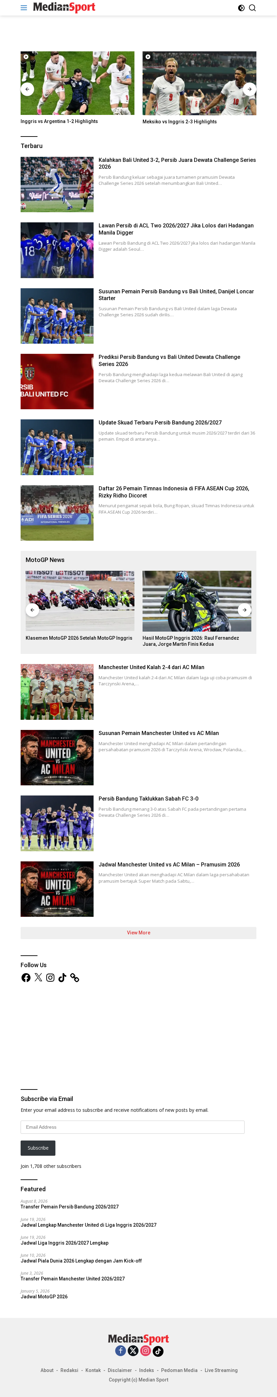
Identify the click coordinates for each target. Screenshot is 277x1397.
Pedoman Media (179, 1370)
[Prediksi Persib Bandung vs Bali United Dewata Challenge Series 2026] (57, 381)
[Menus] (25, 8)
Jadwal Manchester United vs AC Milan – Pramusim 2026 (169, 864)
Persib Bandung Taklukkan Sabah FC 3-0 (148, 798)
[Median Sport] (63, 8)
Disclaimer (120, 1370)
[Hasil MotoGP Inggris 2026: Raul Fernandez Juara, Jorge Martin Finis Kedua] (80, 601)
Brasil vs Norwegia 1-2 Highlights (180, 121)
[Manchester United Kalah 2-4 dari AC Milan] (57, 691)
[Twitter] (133, 1351)
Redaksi (69, 1370)
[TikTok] (158, 1351)
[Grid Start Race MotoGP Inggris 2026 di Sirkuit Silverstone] (197, 601)
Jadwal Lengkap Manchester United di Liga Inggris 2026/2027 (88, 1225)
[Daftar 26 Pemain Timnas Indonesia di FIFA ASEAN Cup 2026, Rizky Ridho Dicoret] (57, 513)
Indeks (146, 1370)
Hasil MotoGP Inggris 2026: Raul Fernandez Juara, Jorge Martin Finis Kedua (74, 641)
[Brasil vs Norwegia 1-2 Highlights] (199, 83)
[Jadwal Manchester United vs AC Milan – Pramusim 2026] (57, 889)
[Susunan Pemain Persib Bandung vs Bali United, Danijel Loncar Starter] (57, 316)
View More (138, 932)
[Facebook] (120, 1351)
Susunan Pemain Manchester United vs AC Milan (159, 733)
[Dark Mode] (241, 8)
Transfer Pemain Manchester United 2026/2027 (73, 1278)
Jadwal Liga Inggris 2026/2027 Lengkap (64, 1243)
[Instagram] (145, 1351)
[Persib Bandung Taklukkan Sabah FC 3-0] (57, 823)
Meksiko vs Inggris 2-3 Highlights (58, 121)
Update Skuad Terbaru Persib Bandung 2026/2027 (160, 422)
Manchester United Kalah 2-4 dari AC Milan (151, 667)
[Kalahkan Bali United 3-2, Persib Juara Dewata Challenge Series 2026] (57, 184)
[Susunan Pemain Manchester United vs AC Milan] (57, 757)
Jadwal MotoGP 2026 (44, 1296)
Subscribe (38, 1148)
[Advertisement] (138, 32)
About (47, 1370)
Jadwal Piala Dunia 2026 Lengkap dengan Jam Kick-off (81, 1261)
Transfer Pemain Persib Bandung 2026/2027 (70, 1206)
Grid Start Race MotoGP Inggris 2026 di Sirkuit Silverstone (194, 641)
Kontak (93, 1370)
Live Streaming (221, 1370)
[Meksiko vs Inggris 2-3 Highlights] (77, 83)
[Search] (252, 8)
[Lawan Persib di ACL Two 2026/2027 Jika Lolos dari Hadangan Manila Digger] (57, 250)
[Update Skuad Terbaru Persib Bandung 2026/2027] (57, 447)
